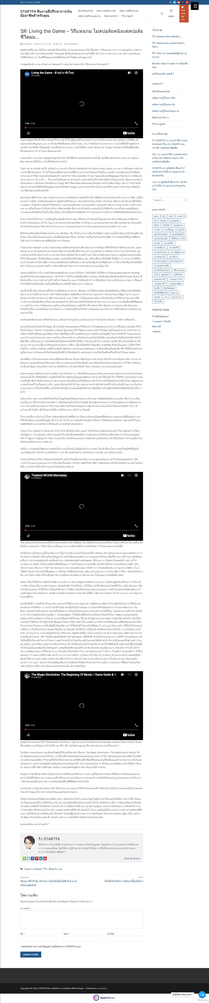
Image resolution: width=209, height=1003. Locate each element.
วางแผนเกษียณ (175, 283)
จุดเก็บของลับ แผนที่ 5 (163, 73)
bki (163, 216)
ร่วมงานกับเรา (183, 15)
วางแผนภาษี (159, 283)
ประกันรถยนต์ (160, 261)
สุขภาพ (174, 292)
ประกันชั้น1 (169, 243)
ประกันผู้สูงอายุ (176, 252)
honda (163, 220)
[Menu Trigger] (195, 6)
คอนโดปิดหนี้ (178, 234)
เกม (60, 868)
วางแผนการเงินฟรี (161, 321)
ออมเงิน (157, 297)
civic (171, 216)
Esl (155, 220)
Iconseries (174, 220)
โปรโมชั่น (158, 301)
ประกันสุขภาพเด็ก (161, 265)
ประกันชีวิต (174, 247)
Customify (102, 988)
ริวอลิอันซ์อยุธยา (160, 316)
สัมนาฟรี (156, 326)
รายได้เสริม (178, 274)
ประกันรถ (173, 256)
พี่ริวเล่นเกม (179, 270)
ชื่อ (22, 934)
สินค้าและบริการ (160, 117)
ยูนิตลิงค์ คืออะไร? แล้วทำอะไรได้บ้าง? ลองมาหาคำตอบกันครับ (168, 172)
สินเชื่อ (157, 288)
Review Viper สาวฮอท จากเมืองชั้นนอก (170, 65)
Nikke (156, 225)
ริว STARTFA (27, 44)
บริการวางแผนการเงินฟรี (30, 2)
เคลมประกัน (176, 297)
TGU (27, 53)
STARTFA (157, 168)
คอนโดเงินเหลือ (161, 238)
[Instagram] (182, 2)
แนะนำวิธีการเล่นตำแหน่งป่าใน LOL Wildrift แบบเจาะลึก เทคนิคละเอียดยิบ (169, 144)
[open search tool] (162, 13)
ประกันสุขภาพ (176, 261)
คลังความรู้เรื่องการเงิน (163, 97)
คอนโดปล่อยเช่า (161, 234)
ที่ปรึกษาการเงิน (178, 238)
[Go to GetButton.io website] (202, 1000)
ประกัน (157, 243)
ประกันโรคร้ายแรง (162, 270)
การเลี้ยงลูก (169, 229)
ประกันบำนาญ (160, 252)
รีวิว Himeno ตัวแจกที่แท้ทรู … (167, 36)
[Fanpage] (170, 2)
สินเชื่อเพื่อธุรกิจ (161, 292)
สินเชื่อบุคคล (169, 288)
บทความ (58, 44)
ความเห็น (25, 908)
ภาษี (156, 274)
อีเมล (67, 934)
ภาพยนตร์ (37, 868)
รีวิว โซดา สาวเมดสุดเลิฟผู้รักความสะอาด (169, 55)
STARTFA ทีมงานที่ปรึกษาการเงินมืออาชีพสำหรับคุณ (46, 13)
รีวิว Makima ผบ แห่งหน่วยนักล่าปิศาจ (168, 45)
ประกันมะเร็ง (159, 256)
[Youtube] (178, 2)
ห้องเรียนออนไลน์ (161, 91)
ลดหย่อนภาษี (159, 279)
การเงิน (157, 229)
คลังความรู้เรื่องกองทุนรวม (165, 111)
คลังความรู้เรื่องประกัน (163, 104)
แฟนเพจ (156, 331)
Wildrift (166, 225)
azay (156, 216)
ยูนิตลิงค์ (165, 274)
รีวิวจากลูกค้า (159, 124)
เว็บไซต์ (110, 934)
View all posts (132, 858)
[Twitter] (174, 2)
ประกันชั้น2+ (159, 247)
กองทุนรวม (178, 225)
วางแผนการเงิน (176, 279)
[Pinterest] (187, 2)
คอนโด (181, 229)
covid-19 (181, 216)
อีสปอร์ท (53, 868)
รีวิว (45, 868)
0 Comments (72, 44)
